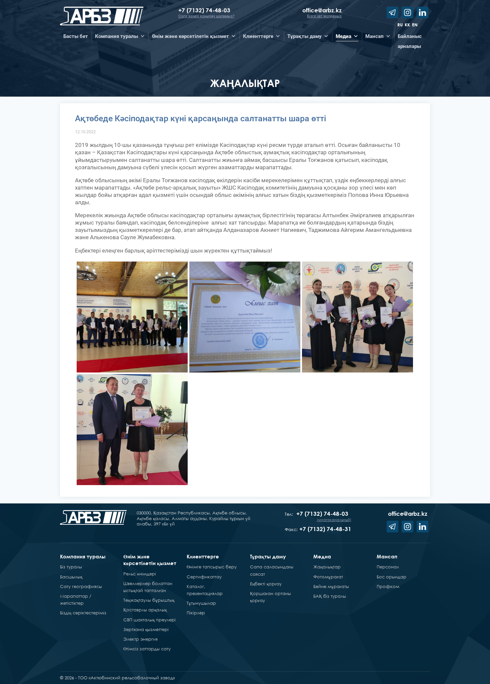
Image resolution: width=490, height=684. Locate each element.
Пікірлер (196, 612)
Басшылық (71, 576)
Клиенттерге (203, 556)
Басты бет (75, 36)
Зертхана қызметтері (146, 629)
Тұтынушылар (201, 603)
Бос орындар (391, 576)
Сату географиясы (81, 586)
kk (407, 24)
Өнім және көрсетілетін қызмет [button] (190, 36)
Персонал (388, 566)
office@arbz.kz (322, 10)
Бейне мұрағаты (331, 586)
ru (400, 24)
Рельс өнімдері (139, 573)
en (415, 24)
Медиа (322, 556)
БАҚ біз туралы (329, 596)
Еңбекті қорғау (266, 583)
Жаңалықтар (327, 566)
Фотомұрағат (328, 576)
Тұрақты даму (268, 556)
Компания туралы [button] (116, 36)
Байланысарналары (410, 37)
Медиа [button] (343, 36)
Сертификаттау (204, 576)
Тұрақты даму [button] (304, 36)
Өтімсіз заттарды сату (147, 648)
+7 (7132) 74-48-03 (205, 10)
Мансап (387, 556)
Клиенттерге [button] (258, 36)
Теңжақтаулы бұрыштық (148, 600)
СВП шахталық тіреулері (149, 619)
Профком (388, 586)
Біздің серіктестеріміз (83, 612)
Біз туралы (71, 566)
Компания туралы (83, 556)
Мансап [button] (374, 36)
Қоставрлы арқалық (145, 609)
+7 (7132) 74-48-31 (325, 528)
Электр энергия (140, 639)
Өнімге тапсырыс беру (212, 566)
